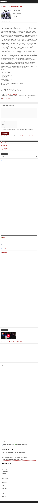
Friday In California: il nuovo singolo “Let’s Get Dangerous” (14, 452)
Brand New (13, 8)
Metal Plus (3, 146)
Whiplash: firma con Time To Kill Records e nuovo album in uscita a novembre (17, 454)
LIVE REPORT (4, 484)
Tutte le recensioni (4, 151)
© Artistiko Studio (19, 501)
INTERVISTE (4, 482)
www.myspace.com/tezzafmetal (11, 94)
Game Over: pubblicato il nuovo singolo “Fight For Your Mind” (14, 457)
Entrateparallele (4, 145)
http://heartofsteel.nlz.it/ (7, 98)
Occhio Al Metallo (4, 144)
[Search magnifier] (36, 156)
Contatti (3, 495)
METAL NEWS (4, 488)
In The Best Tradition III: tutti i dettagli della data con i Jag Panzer (15, 455)
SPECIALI (4, 485)
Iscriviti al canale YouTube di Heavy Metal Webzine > (12, 341)
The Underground (4, 142)
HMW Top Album (4, 148)
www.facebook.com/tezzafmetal (11, 93)
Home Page (4, 496)
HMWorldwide (4, 149)
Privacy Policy (5, 497)
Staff (3, 493)
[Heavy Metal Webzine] (3, 1)
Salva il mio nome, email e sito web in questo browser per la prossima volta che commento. (17, 130)
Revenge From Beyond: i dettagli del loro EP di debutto (13, 459)
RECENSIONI (4, 486)
